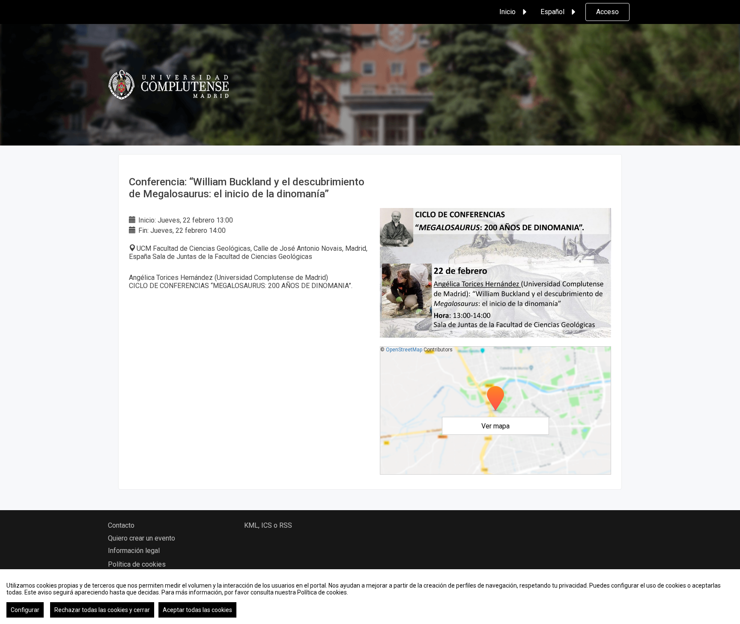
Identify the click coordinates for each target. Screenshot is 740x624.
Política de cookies (137, 564)
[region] (370, 596)
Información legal (134, 551)
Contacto (121, 525)
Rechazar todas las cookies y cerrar (102, 609)
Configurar (25, 609)
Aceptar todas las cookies (197, 609)
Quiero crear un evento (141, 538)
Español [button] (552, 12)
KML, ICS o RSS (268, 525)
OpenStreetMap (404, 350)
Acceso (607, 12)
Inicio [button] (507, 12)
